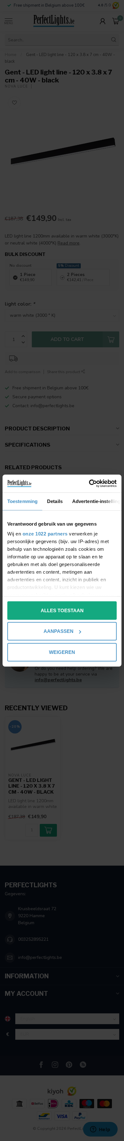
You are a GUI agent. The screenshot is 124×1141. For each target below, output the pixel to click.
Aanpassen (58, 631)
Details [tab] (55, 501)
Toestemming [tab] (22, 501)
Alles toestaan (62, 610)
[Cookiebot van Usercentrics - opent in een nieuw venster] (89, 483)
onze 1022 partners (45, 533)
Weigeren (62, 652)
